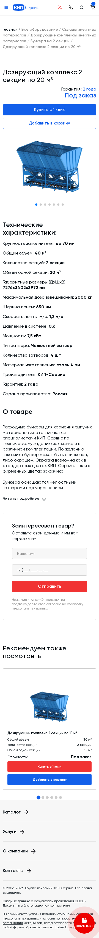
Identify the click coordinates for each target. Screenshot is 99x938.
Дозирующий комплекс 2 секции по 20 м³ (42, 46)
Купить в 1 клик (49, 109)
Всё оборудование (39, 29)
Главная (10, 29)
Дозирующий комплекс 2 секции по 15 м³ (42, 733)
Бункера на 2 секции (50, 41)
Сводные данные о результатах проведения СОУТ (43, 901)
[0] (92, 7)
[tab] (38, 797)
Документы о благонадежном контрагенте (36, 905)
